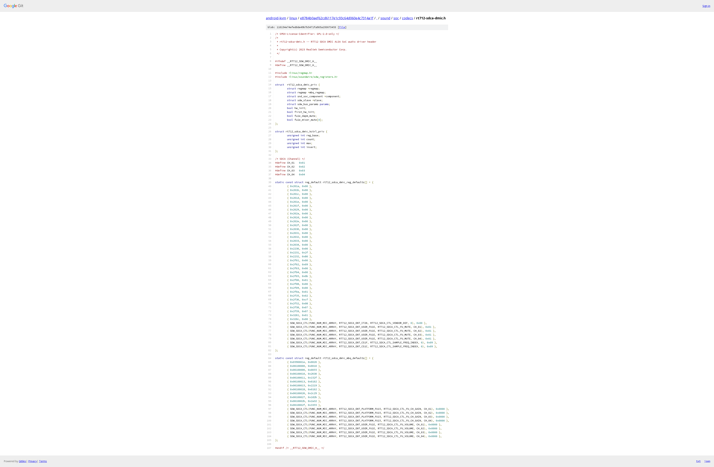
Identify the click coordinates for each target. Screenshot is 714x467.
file (342, 27)
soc (396, 18)
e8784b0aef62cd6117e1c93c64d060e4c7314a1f (336, 18)
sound (385, 18)
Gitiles (22, 461)
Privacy (32, 461)
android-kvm (276, 18)
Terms (43, 461)
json (707, 461)
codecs (407, 18)
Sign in (706, 6)
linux (293, 18)
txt (698, 461)
